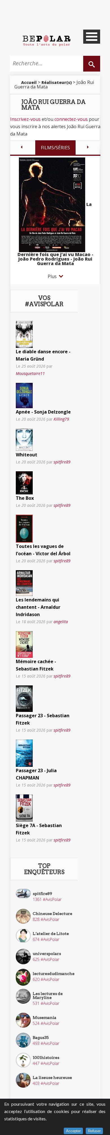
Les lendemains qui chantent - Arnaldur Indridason (38, 607)
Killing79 (61, 419)
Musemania (44, 1017)
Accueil (29, 82)
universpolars (47, 953)
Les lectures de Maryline (48, 995)
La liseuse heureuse (52, 1077)
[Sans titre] (24, 334)
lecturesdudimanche (53, 973)
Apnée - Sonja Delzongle (43, 412)
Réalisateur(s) (56, 82)
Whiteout (26, 455)
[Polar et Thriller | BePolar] (46, 40)
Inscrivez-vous (25, 119)
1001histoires (46, 1057)
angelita (61, 621)
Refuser (94, 1131)
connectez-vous (71, 119)
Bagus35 (41, 1037)
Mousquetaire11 (30, 373)
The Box (25, 498)
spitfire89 (62, 462)
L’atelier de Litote (51, 933)
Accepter (73, 1131)
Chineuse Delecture (52, 913)
